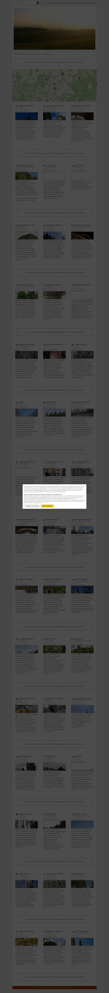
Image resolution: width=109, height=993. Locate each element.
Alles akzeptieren (47, 506)
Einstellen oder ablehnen (32, 506)
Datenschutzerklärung (60, 491)
